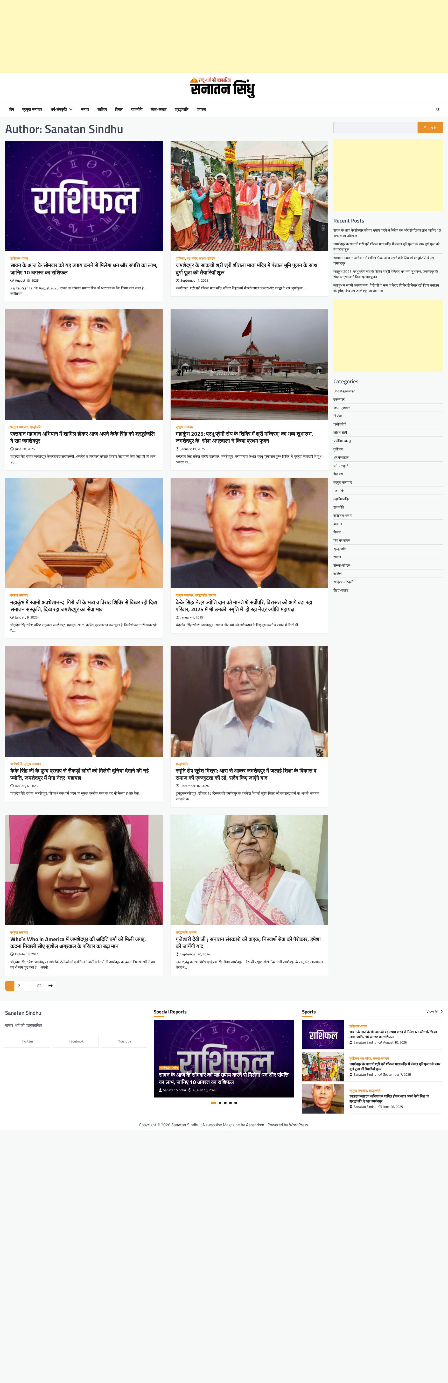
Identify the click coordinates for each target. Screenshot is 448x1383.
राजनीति (136, 109)
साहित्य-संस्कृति (343, 582)
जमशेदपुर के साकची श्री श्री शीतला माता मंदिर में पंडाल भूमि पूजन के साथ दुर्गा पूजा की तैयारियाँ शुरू (246, 268)
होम (11, 109)
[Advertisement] (155, 36)
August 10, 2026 (204, 1090)
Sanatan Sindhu (174, 1090)
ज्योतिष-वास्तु (342, 440)
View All (432, 1011)
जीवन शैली (340, 432)
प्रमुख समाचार (32, 109)
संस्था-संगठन (207, 258)
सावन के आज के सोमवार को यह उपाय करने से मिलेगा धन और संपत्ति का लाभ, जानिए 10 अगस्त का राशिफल (84, 268)
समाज (85, 109)
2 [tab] (220, 1103)
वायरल (201, 109)
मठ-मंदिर (192, 258)
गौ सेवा (337, 416)
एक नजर (339, 399)
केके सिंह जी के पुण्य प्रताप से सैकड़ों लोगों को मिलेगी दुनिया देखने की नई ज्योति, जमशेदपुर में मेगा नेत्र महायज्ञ (79, 774)
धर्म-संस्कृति (59, 109)
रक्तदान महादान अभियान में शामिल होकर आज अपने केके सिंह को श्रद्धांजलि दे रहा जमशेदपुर (82, 437)
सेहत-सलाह (158, 109)
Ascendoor (255, 1125)
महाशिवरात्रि (341, 499)
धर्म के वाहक (340, 457)
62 (39, 986)
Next (50, 986)
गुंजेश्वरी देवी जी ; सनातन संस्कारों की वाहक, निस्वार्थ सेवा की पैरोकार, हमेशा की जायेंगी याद (248, 942)
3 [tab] (225, 1103)
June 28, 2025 (393, 1106)
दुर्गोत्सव (180, 258)
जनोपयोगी (16, 764)
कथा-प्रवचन (341, 407)
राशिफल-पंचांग (19, 258)
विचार (119, 109)
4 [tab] (230, 1103)
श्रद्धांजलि (181, 109)
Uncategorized (344, 391)
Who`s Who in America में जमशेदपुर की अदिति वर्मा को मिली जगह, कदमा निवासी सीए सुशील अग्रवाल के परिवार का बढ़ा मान (78, 942)
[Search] (438, 109)
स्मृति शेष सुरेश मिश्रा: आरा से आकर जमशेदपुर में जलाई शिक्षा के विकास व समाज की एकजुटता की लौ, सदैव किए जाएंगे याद (246, 774)
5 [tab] (235, 1103)
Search (430, 127)
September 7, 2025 (397, 1074)
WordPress (298, 1125)
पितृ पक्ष (338, 474)
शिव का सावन (341, 540)
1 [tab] (213, 1103)
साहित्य (102, 109)
